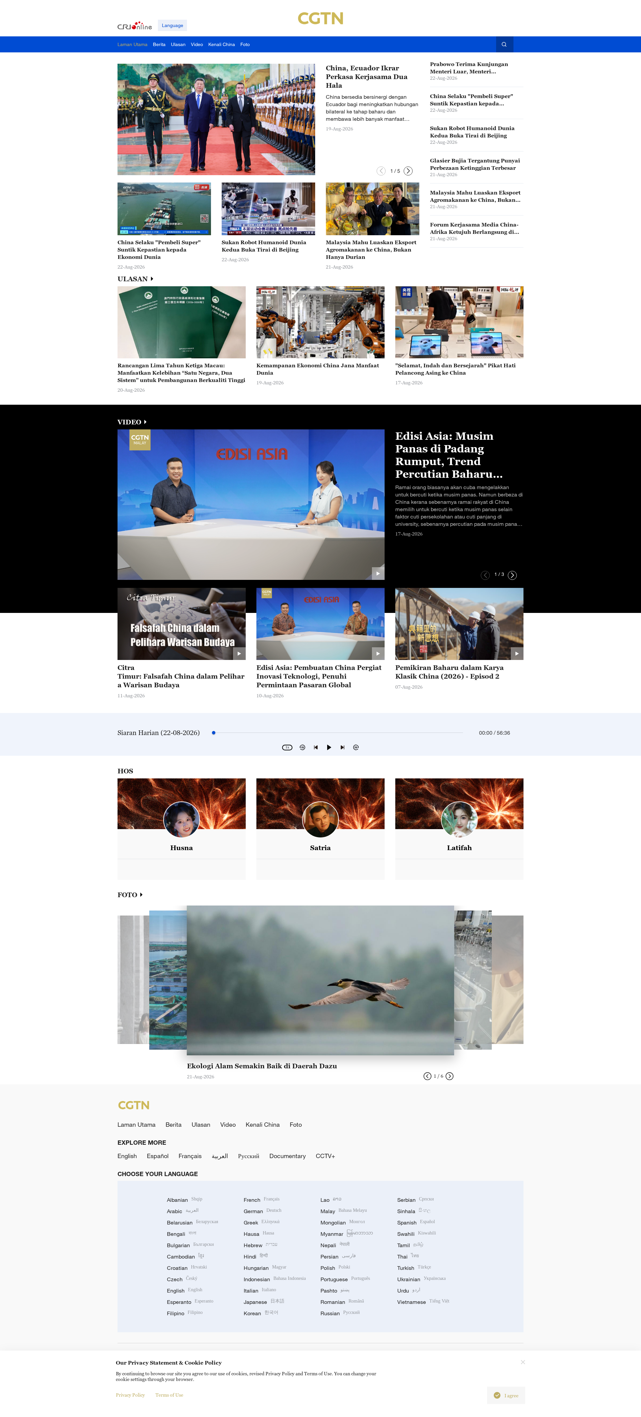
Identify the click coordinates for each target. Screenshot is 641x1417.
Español (158, 1155)
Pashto (335, 1290)
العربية (220, 1155)
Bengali (181, 1233)
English (127, 1155)
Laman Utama (137, 1124)
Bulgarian (190, 1245)
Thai (408, 1256)
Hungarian (265, 1268)
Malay (343, 1211)
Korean (261, 1313)
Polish (335, 1268)
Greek (261, 1222)
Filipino (185, 1313)
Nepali (335, 1245)
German (262, 1211)
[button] (381, 170)
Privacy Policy (130, 1395)
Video (228, 1124)
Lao (331, 1199)
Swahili (416, 1233)
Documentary (287, 1155)
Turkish (414, 1268)
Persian (338, 1256)
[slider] (213, 732)
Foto (296, 1124)
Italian (260, 1290)
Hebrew (260, 1245)
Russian (340, 1313)
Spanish (416, 1222)
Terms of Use (169, 1395)
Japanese (264, 1302)
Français (190, 1155)
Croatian (187, 1268)
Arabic (183, 1211)
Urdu (408, 1290)
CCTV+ (325, 1155)
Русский (248, 1155)
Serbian (415, 1199)
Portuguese (345, 1279)
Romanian (342, 1302)
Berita (174, 1124)
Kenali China (263, 1124)
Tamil (410, 1245)
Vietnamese (423, 1302)
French (261, 1199)
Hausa (259, 1233)
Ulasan (201, 1124)
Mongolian (342, 1222)
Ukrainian (421, 1279)
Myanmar (346, 1233)
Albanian (184, 1199)
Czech (182, 1279)
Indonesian (275, 1279)
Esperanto (190, 1302)
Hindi (256, 1256)
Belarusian (192, 1222)
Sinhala (414, 1211)
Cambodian (185, 1256)
